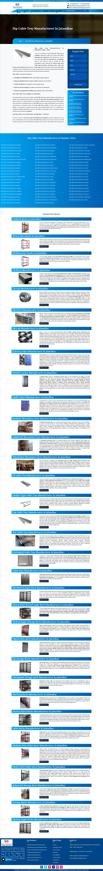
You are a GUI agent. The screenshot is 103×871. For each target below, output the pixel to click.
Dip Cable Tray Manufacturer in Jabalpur (11, 162)
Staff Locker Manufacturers (34, 857)
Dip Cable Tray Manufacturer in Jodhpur (45, 173)
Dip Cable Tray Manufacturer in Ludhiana (11, 191)
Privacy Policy (56, 857)
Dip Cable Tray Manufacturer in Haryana (79, 194)
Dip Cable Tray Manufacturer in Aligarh (44, 150)
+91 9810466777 (82, 851)
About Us (26, 11)
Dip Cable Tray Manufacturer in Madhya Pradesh (13, 176)
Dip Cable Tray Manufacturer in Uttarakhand (46, 199)
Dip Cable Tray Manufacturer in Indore (10, 171)
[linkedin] (53, 867)
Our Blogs (55, 862)
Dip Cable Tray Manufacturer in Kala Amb (11, 150)
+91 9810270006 (85, 4)
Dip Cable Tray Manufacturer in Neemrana (45, 171)
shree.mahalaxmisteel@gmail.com (79, 7)
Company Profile (57, 847)
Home (19, 12)
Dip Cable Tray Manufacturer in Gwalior (11, 165)
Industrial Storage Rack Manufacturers (37, 847)
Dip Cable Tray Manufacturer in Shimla (10, 153)
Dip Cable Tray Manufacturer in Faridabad (79, 171)
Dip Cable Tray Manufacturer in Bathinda (11, 179)
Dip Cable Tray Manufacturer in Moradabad (45, 147)
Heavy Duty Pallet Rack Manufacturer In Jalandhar (75, 107)
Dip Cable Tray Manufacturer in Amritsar (11, 188)
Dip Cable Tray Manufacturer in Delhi (78, 199)
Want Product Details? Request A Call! (45, 1)
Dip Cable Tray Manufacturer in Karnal (78, 176)
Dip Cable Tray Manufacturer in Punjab (10, 197)
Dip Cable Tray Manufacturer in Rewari (78, 168)
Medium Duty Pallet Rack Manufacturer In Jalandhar (75, 111)
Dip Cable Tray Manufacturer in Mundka (11, 145)
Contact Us (58, 11)
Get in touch (44, 231)
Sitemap (45, 11)
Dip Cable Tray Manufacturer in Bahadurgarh (80, 159)
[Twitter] (45, 867)
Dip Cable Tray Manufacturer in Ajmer (44, 176)
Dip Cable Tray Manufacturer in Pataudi (78, 165)
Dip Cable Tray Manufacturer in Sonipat (79, 188)
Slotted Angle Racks (37, 6)
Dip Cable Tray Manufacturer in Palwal (78, 173)
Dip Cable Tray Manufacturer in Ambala (78, 182)
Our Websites (56, 855)
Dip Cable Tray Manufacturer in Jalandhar (11, 194)
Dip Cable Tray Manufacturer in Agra (44, 162)
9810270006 (89, 851)
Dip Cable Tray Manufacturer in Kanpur (10, 202)
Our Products (35, 11)
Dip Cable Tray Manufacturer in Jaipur (44, 179)
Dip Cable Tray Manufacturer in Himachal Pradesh (13, 159)
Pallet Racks (35, 5)
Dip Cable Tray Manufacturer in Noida (44, 165)
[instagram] (61, 867)
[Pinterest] (49, 867)
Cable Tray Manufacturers (34, 855)
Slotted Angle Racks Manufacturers (36, 844)
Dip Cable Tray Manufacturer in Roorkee (45, 188)
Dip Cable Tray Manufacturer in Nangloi (11, 147)
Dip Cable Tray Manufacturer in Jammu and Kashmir (82, 145)
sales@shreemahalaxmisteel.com (80, 855)
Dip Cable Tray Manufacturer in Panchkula (79, 150)
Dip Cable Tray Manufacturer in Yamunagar (80, 153)
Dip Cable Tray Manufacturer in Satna (10, 173)
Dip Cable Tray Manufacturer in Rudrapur (45, 185)
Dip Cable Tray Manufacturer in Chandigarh (80, 197)
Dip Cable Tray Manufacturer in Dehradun (45, 197)
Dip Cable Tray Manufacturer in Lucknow (45, 145)
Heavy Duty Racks (44, 5)
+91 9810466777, (74, 4)
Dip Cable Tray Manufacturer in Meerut (10, 199)
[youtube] (57, 867)
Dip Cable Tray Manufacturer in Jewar (44, 153)
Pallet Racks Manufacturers (34, 852)
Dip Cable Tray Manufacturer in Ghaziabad (45, 156)
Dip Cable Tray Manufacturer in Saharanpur (46, 159)
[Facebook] (41, 867)
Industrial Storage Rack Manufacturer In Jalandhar (75, 104)
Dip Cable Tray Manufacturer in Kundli (78, 185)
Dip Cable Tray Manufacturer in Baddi (10, 156)
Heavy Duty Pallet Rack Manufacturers (37, 850)
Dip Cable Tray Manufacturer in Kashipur (45, 194)
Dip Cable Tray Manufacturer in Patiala (10, 182)
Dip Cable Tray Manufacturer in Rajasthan (45, 182)
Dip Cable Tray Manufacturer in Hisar (78, 147)
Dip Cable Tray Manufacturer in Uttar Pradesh (46, 168)
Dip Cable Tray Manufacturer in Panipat (79, 179)
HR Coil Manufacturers (33, 860)
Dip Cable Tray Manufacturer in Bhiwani (79, 156)
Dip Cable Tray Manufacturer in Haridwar (45, 191)
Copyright (16, 870)
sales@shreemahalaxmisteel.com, (79, 6)
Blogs (52, 11)
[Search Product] (89, 11)
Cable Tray (46, 6)
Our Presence (56, 850)
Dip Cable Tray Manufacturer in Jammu (44, 202)
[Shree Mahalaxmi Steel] (17, 5)
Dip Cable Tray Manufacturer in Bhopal (10, 168)
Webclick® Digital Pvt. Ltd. (65, 870)
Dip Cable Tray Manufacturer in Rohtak (78, 162)
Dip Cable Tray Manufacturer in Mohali (10, 185)
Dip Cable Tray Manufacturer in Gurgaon (79, 191)
